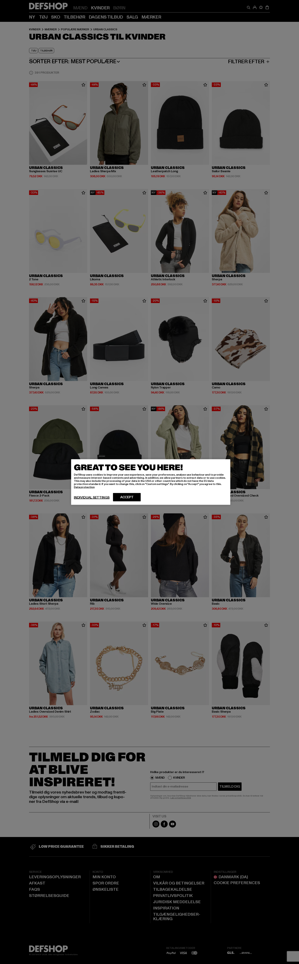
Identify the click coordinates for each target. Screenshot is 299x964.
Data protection (84, 487)
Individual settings (92, 498)
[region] (150, 482)
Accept (127, 497)
